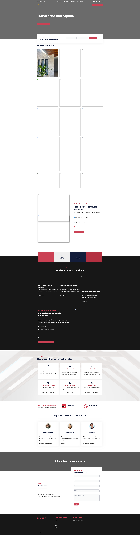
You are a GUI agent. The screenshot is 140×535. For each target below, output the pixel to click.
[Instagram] (99, 1)
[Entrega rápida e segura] (44, 338)
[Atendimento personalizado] (45, 335)
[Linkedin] (102, 1)
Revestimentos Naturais (78, 520)
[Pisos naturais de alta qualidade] (46, 329)
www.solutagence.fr (98, 532)
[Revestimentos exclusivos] (44, 332)
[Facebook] (94, 1)
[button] (97, 5)
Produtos (71, 4)
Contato (79, 4)
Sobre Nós (65, 4)
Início (60, 4)
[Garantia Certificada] (79, 227)
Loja (75, 4)
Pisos (74, 522)
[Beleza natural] (42, 326)
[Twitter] (96, 1)
